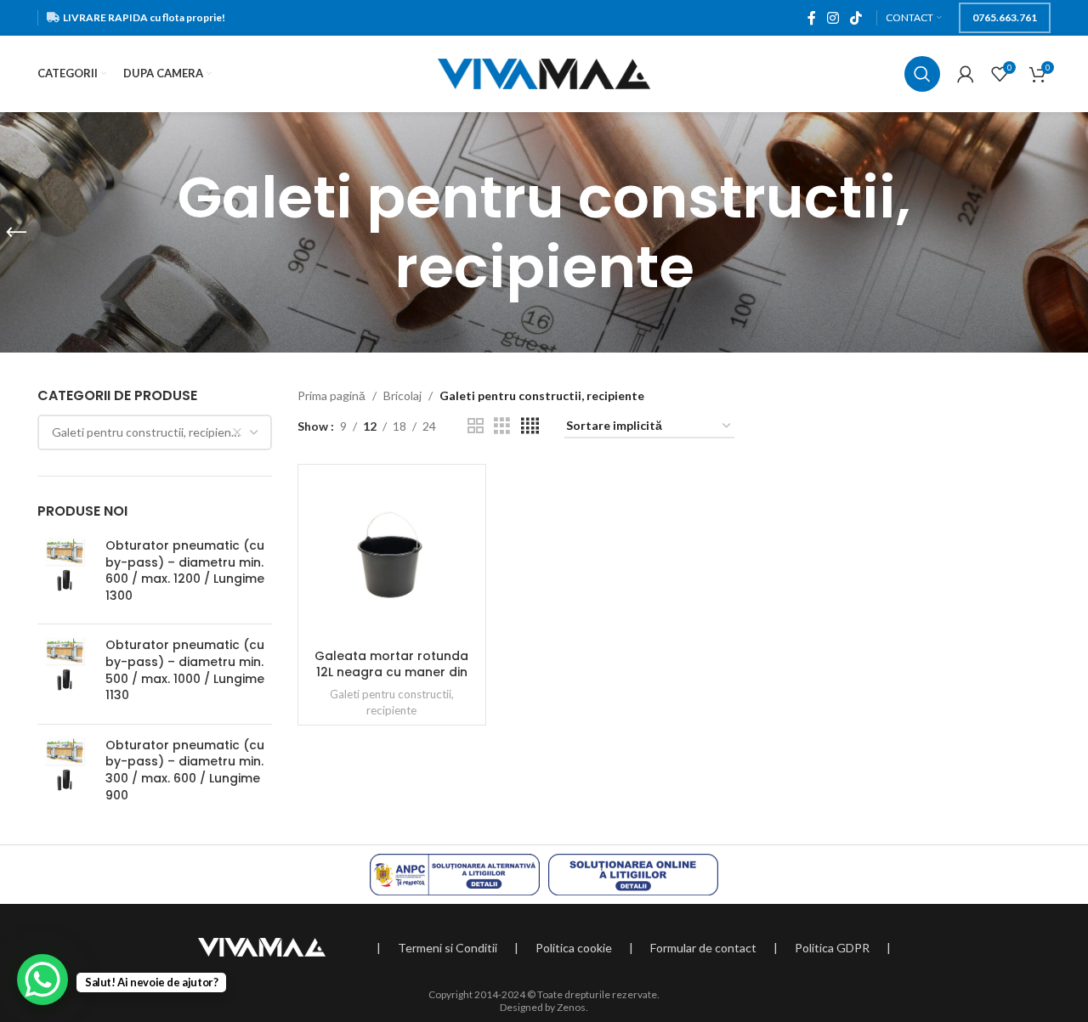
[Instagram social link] (832, 18)
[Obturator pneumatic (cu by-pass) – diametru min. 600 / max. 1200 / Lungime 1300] (65, 574)
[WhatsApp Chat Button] (42, 979)
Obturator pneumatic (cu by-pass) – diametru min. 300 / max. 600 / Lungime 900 (184, 770)
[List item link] (447, 948)
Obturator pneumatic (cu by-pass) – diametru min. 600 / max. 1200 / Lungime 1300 (184, 571)
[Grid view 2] (476, 426)
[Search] (922, 74)
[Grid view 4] (530, 426)
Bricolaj (402, 395)
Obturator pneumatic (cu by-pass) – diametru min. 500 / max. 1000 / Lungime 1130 (184, 670)
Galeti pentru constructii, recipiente (392, 702)
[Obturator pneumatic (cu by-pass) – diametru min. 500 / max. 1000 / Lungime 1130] (65, 673)
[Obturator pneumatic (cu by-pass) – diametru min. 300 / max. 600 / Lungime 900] (65, 773)
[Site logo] (544, 72)
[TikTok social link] (856, 18)
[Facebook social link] (811, 18)
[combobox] (154, 432)
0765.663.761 (1004, 17)
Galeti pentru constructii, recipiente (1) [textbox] (157, 432)
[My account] (966, 74)
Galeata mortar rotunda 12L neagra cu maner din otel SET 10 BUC (391, 672)
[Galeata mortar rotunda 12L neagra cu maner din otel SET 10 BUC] (392, 556)
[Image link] (262, 945)
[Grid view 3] (502, 426)
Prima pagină (332, 395)
